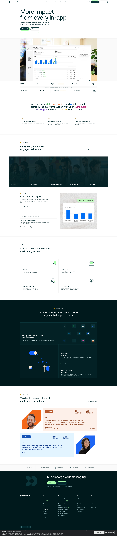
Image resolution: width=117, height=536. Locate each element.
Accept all (99, 532)
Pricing (61, 1)
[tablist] (38, 222)
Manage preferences (109, 532)
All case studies (93, 401)
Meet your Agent (26, 206)
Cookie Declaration (20, 534)
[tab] (38, 217)
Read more (92, 428)
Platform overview (92, 149)
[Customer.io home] (14, 2)
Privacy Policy (11, 534)
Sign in (88, 1)
